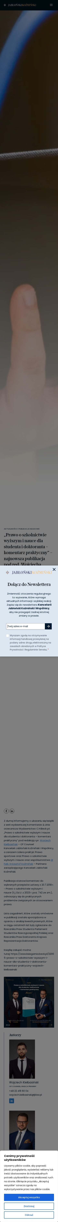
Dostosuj (29, 1206)
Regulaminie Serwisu (36, 649)
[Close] (54, 569)
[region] (29, 1186)
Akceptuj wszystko (29, 1197)
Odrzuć (29, 1215)
